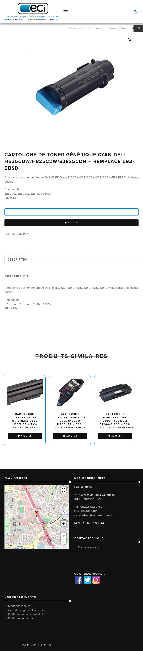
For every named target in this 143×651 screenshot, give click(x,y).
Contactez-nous (88, 547)
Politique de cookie (20, 618)
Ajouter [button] (26, 436)
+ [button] (63, 535)
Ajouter (73, 222)
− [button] (63, 540)
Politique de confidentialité (25, 614)
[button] (129, 39)
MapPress (49, 548)
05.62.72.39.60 (91, 507)
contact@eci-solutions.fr (96, 515)
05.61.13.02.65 (91, 511)
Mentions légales (19, 606)
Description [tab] (17, 259)
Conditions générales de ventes (29, 610)
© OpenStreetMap (61, 548)
